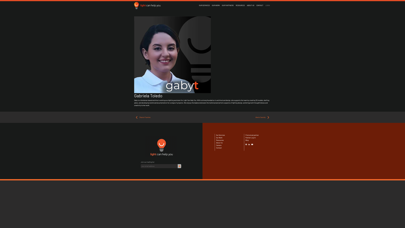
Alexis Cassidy (260, 117)
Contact (259, 5)
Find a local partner (252, 135)
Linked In (249, 145)
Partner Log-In (250, 138)
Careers (218, 145)
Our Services (204, 5)
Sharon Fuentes (145, 117)
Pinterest (247, 144)
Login (267, 5)
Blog (247, 140)
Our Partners (228, 5)
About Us (250, 5)
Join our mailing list (147, 162)
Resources (240, 5)
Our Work (216, 5)
